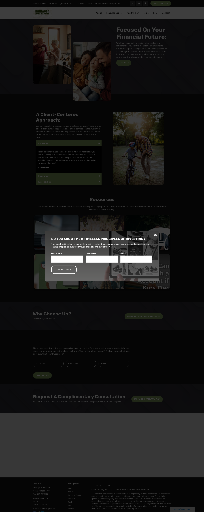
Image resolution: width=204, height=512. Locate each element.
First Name (56, 253)
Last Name (91, 253)
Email (123, 253)
